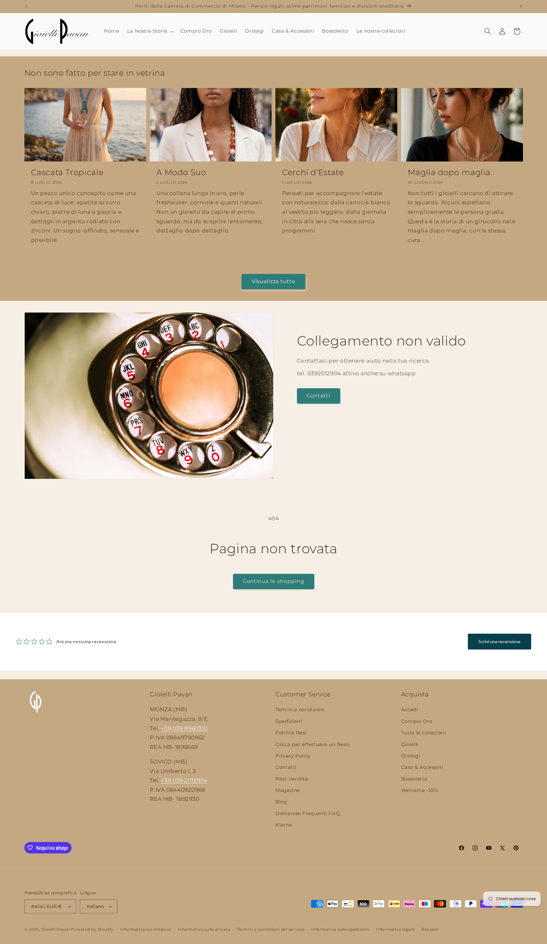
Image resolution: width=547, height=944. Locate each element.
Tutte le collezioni (423, 733)
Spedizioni (288, 721)
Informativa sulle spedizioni (340, 929)
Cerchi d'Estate (313, 172)
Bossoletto (414, 779)
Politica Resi (290, 733)
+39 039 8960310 (184, 728)
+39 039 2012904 (184, 780)
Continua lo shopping (273, 581)
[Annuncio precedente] (26, 6)
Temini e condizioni (300, 710)
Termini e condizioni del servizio (271, 929)
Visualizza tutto (274, 281)
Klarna (283, 825)
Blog (281, 802)
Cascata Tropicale (67, 172)
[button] (149, 31)
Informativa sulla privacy (204, 929)
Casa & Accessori (422, 767)
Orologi (410, 756)
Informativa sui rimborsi (146, 929)
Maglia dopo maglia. (450, 172)
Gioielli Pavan (56, 929)
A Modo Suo (181, 172)
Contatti (318, 396)
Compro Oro (416, 721)
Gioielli (409, 744)
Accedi (409, 710)
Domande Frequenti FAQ (307, 813)
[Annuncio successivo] (521, 6)
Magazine (287, 790)
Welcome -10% (419, 790)
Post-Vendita (291, 779)
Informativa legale (395, 929)
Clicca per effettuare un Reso (312, 744)
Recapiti (430, 929)
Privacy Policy (293, 756)
